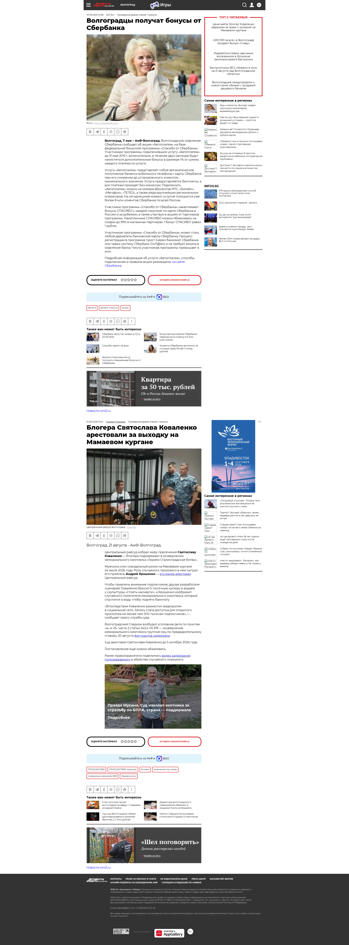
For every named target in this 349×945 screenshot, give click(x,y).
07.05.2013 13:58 (95, 14)
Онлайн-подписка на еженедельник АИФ (134, 882)
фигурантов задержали (152, 635)
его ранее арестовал (175, 574)
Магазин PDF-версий (221, 879)
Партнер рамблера (141, 931)
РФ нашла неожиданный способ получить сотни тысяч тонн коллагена (237, 193)
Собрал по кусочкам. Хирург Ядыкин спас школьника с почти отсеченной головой (241, 551)
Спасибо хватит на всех (115, 345)
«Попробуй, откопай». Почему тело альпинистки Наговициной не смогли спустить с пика (240, 503)
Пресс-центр (199, 879)
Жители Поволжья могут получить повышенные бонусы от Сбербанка (121, 360)
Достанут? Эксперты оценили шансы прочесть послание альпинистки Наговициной (241, 168)
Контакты (115, 879)
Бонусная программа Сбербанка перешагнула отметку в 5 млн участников (178, 337)
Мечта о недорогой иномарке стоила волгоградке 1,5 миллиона (179, 815)
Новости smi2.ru (99, 411)
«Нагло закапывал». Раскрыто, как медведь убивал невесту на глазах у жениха (240, 563)
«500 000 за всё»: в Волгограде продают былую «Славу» (233, 42)
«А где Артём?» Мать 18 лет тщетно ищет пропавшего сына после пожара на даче (239, 539)
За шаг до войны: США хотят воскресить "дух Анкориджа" (235, 216)
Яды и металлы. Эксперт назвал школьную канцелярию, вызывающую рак (238, 108)
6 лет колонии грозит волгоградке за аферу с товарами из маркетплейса (121, 805)
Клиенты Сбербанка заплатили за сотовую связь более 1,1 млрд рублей (179, 348)
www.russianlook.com (106, 123)
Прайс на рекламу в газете (141, 879)
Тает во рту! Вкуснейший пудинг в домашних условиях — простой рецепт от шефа (239, 120)
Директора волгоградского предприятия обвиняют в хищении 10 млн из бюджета (175, 805)
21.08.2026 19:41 (95, 421)
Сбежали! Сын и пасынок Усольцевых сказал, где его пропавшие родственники (241, 144)
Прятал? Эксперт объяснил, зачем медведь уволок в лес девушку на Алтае (239, 515)
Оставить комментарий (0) (175, 280)
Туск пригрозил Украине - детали (238, 202)
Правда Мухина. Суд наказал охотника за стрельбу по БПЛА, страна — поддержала (149, 707)
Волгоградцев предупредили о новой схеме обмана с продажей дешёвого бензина (233, 85)
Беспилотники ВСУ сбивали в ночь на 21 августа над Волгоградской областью (233, 71)
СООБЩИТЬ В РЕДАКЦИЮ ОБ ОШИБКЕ (181, 882)
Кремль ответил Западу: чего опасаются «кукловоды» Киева (236, 228)
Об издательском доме (173, 879)
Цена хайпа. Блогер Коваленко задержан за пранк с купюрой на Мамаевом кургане (233, 27)
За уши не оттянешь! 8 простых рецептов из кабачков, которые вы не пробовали (241, 156)
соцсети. (132, 527)
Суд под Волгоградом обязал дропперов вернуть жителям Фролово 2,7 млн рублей (119, 816)
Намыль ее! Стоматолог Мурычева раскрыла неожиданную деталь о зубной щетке (239, 132)
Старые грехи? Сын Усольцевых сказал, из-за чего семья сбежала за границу (240, 527)
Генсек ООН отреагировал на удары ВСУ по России (239, 240)
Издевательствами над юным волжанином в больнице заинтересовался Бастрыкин (233, 56)
